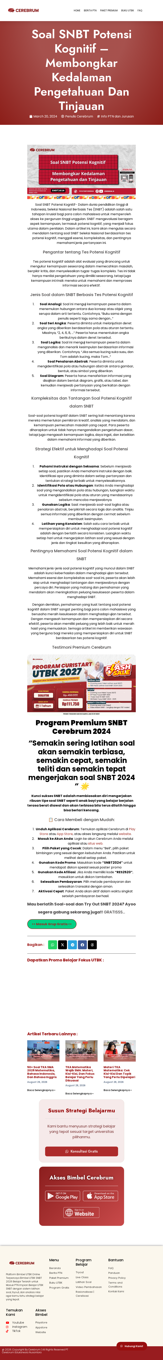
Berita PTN (90, 10)
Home (77, 10)
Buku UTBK (127, 10)
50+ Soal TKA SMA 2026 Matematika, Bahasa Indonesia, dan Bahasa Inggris (42, 1072)
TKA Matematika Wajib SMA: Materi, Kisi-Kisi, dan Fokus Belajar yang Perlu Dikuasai (79, 1073)
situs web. (95, 843)
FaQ (140, 10)
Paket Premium (109, 10)
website (125, 834)
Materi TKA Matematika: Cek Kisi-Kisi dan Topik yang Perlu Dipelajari (119, 1072)
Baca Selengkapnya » (41, 1090)
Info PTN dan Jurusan (117, 116)
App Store (65, 834)
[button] (52, 944)
